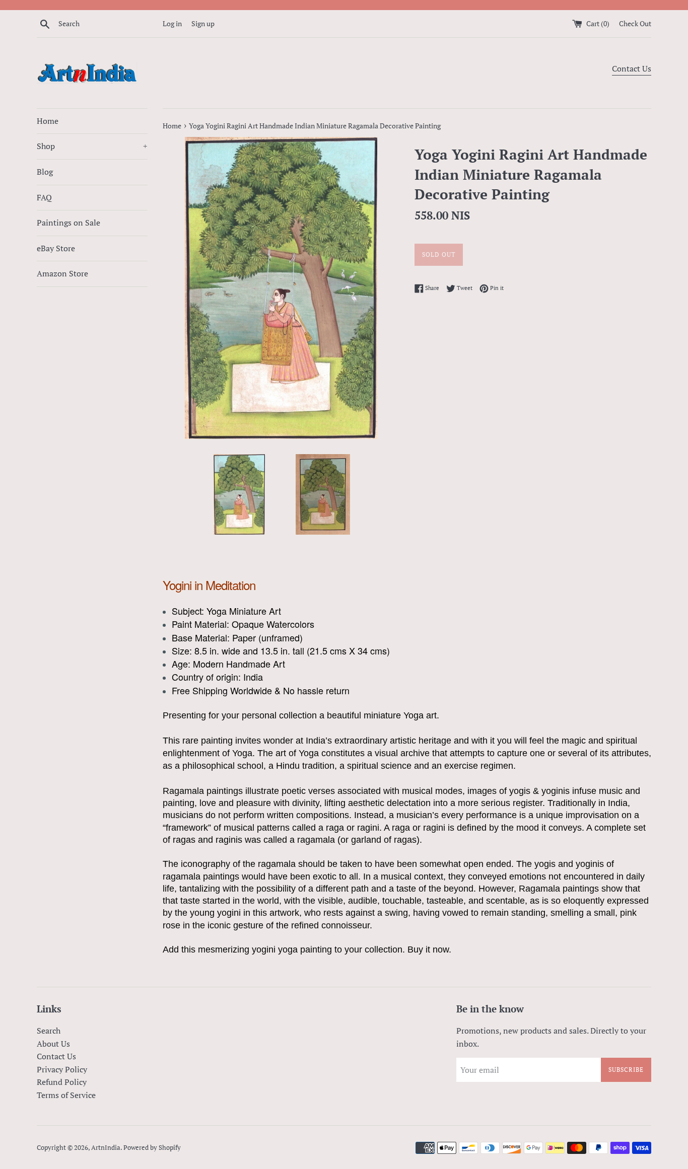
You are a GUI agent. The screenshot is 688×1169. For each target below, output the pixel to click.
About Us (53, 1043)
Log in (172, 23)
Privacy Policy (62, 1069)
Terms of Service (66, 1095)
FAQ (44, 197)
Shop (92, 146)
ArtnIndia (105, 1147)
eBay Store (56, 248)
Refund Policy (62, 1081)
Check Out (635, 23)
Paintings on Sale (68, 222)
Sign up (203, 23)
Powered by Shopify (152, 1147)
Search (48, 1030)
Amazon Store (62, 273)
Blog (45, 171)
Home (47, 120)
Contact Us (631, 68)
